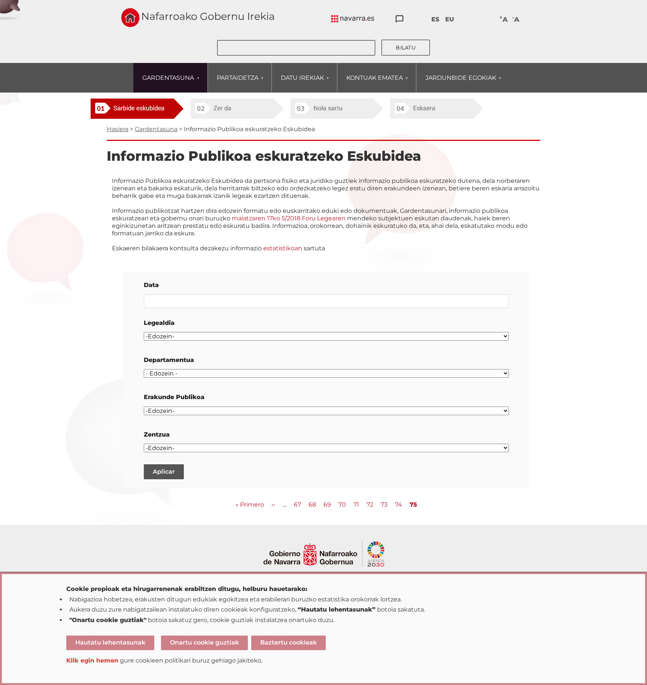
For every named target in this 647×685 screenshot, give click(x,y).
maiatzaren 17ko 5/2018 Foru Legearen (289, 218)
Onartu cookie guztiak (204, 642)
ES (435, 19)
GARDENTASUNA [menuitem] (163, 83)
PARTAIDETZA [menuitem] (233, 83)
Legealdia (159, 322)
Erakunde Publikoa (174, 397)
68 (312, 504)
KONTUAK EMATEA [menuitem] (370, 83)
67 (297, 504)
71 (356, 504)
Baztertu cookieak (288, 642)
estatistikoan (282, 248)
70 (342, 504)
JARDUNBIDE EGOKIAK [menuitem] (456, 83)
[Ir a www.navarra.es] (324, 545)
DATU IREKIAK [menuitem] (298, 83)
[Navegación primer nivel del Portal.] (352, 19)
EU (449, 19)
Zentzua (157, 434)
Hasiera (117, 129)
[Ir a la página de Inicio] (130, 17)
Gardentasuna (156, 129)
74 (398, 504)
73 (384, 504)
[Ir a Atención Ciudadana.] (399, 19)
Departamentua (169, 359)
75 (413, 505)
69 (327, 504)
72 (370, 504)
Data (151, 285)
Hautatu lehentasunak (110, 642)
